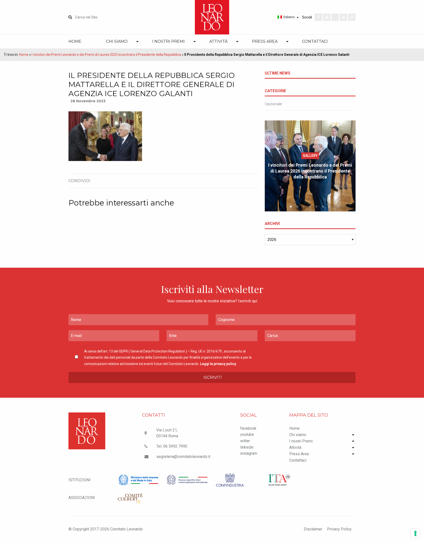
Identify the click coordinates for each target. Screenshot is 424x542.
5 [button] (316, 206)
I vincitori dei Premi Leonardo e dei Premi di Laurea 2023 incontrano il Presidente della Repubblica (106, 55)
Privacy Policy (339, 529)
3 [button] (303, 206)
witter (245, 441)
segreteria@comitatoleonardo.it (183, 456)
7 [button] (329, 206)
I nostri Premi (168, 41)
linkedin (246, 447)
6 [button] (322, 206)
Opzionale (273, 104)
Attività (218, 41)
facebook (248, 428)
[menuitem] (81, 41)
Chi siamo (117, 41)
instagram (248, 453)
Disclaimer (313, 529)
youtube (247, 434)
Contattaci (315, 41)
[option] (310, 165)
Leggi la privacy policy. (218, 364)
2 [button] (297, 206)
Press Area (265, 41)
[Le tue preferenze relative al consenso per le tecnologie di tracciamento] (415, 533)
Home (74, 41)
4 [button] (310, 206)
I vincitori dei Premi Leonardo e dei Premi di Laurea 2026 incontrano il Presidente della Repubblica (310, 170)
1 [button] (291, 206)
